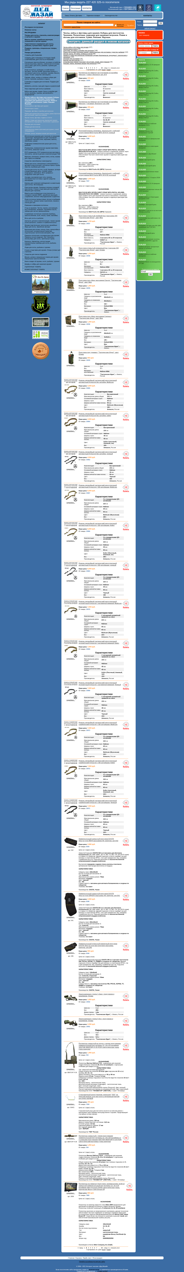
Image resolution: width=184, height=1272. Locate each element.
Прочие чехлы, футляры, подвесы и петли (38, 117)
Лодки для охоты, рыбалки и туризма (37, 247)
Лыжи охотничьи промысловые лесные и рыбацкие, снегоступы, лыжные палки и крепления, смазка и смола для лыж (42, 200)
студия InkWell (102, 1271)
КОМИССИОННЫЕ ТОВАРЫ (35, 269)
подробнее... (71, 82)
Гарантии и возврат (93, 15)
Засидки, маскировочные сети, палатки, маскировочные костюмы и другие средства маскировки (40, 178)
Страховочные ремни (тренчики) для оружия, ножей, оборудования (86, 62)
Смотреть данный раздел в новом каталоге (98, 41)
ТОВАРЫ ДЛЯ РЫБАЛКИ (33, 55)
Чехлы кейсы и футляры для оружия (36, 106)
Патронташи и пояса (31, 108)
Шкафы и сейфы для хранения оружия (38, 264)
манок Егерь (76, 27)
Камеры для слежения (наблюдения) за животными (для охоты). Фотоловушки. (42, 183)
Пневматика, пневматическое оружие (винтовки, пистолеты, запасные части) (41, 148)
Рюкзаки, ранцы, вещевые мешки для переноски (40, 133)
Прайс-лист (87, 1258)
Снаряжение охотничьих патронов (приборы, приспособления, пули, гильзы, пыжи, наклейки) (41, 214)
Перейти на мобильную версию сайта (92, 1261)
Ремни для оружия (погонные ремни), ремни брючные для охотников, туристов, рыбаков (42, 114)
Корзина (79, 1258)
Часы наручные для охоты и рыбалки (37, 89)
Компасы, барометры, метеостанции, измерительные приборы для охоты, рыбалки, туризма (40, 243)
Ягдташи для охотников (32, 124)
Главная (66, 8)
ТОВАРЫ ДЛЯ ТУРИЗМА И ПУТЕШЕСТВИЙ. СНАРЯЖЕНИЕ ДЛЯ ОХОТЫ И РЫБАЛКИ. (40, 58)
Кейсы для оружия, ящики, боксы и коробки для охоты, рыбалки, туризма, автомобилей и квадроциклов (41, 93)
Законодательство (111, 15)
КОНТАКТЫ (87, 8)
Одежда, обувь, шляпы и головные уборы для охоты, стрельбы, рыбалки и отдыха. (40, 78)
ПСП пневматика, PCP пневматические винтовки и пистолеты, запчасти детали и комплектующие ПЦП (42, 153)
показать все (115, 68)
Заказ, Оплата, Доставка (73, 15)
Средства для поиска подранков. (36, 254)
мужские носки (94, 1269)
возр (103, 69)
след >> (106, 68)
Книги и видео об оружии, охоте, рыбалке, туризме (42, 261)
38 (102, 68)
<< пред (80, 68)
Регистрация (75, 8)
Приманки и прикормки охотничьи (36, 205)
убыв (108, 69)
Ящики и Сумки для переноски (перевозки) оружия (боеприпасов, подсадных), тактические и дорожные (42, 120)
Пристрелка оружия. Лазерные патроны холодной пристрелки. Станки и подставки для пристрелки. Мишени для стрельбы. (42, 189)
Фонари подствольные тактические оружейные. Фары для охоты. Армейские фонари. (41, 226)
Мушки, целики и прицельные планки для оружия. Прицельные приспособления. (42, 257)
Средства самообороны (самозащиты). (38, 161)
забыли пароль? (149, 28)
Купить (126, 78)
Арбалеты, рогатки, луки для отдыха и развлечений (42, 86)
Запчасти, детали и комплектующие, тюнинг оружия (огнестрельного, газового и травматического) (42, 221)
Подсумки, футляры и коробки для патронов (39, 111)
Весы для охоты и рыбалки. (34, 218)
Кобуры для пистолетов (32, 127)
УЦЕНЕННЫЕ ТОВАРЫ (33, 267)
